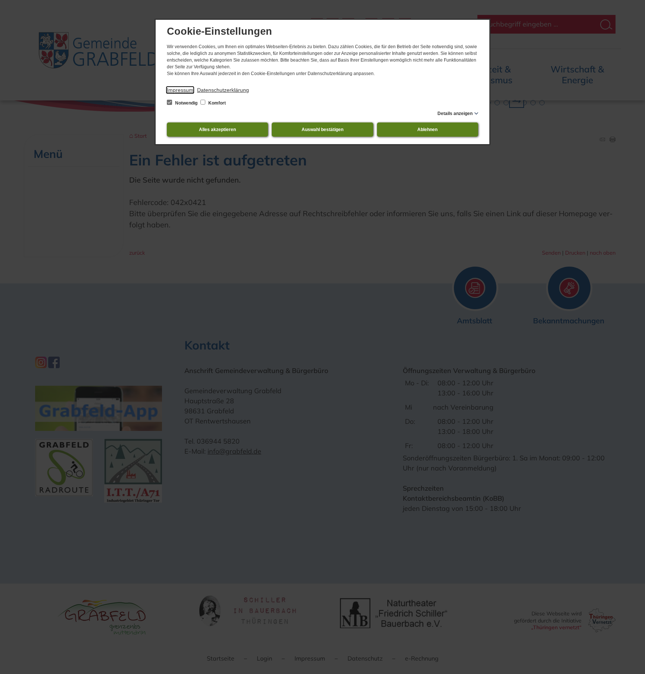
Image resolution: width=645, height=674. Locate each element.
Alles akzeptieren (217, 129)
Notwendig (186, 103)
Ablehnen (427, 129)
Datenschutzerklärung (223, 90)
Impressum (180, 90)
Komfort (216, 103)
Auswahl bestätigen (322, 129)
